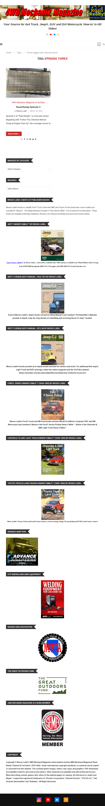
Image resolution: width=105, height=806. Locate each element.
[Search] (103, 44)
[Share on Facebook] (24, 139)
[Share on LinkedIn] (33, 139)
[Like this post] (21, 139)
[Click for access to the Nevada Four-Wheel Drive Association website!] (52, 635)
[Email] (54, 34)
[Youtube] (51, 34)
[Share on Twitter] (27, 139)
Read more (13, 134)
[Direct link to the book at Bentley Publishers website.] (52, 232)
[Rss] (58, 34)
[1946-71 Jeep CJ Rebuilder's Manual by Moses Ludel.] (52, 284)
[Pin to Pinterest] (30, 139)
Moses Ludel (22, 111)
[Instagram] (47, 34)
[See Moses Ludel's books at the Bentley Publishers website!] (52, 391)
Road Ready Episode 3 (28, 106)
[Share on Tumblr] (35, 139)
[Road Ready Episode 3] (28, 83)
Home (8, 52)
